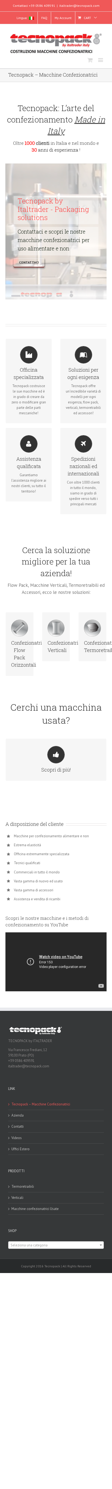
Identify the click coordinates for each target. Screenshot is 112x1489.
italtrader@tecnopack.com (79, 6)
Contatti (17, 1126)
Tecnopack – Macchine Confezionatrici (40, 1104)
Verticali (17, 1197)
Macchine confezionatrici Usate (35, 1208)
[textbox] (56, 1245)
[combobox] (56, 1245)
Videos (16, 1138)
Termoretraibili (22, 1186)
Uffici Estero (20, 1149)
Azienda (17, 1115)
